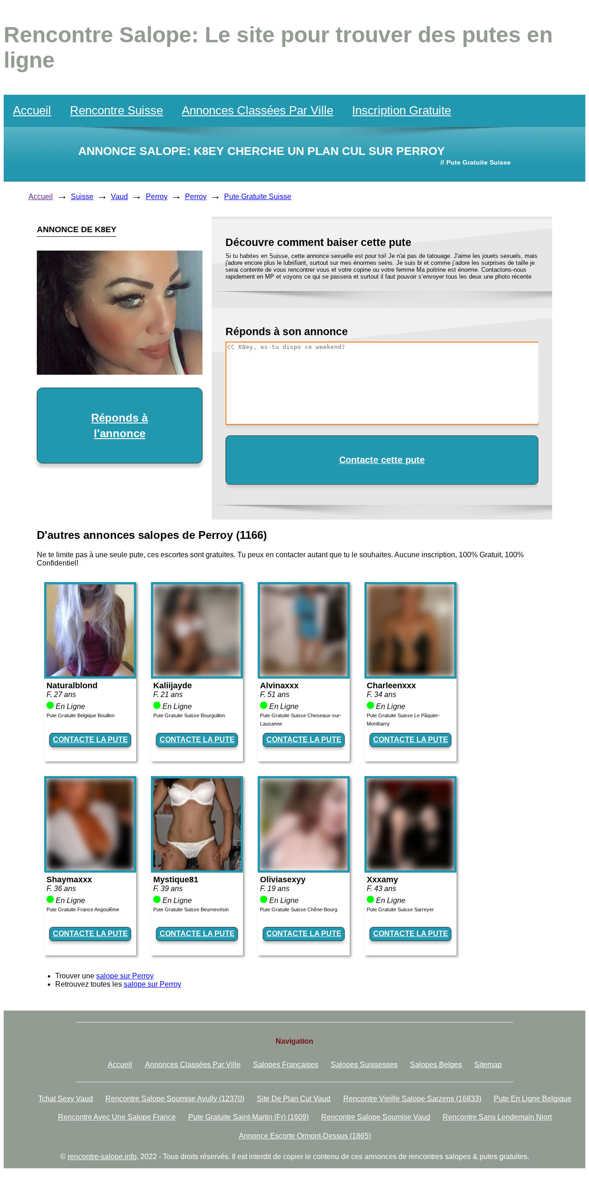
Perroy (156, 196)
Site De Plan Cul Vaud (293, 1099)
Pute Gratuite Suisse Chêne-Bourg (298, 909)
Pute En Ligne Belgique (533, 1099)
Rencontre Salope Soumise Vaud (375, 1117)
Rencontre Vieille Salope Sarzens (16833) (412, 1099)
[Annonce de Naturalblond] (90, 674)
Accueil (32, 110)
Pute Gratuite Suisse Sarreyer (400, 909)
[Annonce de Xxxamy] (410, 868)
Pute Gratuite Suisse (257, 196)
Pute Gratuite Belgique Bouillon (80, 715)
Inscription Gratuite (401, 110)
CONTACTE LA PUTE (90, 739)
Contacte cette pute (382, 460)
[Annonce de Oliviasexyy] (303, 868)
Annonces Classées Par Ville (257, 110)
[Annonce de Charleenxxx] (410, 674)
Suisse (82, 196)
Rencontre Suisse (116, 110)
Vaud (119, 196)
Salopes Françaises (285, 1065)
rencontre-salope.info (102, 1156)
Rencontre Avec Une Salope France (117, 1117)
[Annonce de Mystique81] (197, 868)
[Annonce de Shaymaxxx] (90, 868)
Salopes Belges (436, 1065)
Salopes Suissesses (364, 1065)
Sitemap (488, 1065)
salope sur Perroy (125, 976)
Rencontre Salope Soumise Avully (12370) (174, 1099)
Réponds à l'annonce (119, 425)
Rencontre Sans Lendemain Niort (497, 1117)
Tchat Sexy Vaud (65, 1099)
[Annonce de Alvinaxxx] (303, 674)
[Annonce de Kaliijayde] (197, 674)
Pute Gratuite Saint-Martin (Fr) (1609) (248, 1117)
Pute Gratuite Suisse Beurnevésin (191, 909)
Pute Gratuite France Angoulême (82, 909)
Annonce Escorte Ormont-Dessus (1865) (305, 1136)
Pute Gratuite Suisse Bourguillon (189, 715)
